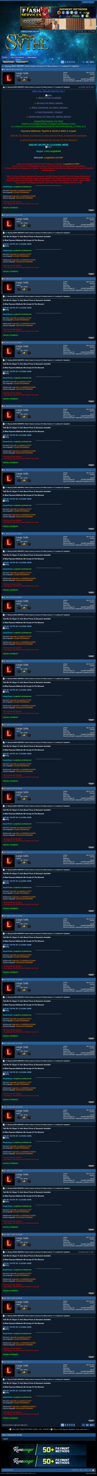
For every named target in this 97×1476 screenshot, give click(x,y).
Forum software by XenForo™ (18, 1473)
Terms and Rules (91, 1473)
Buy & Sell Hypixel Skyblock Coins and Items (71, 1429)
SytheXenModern (8, 1470)
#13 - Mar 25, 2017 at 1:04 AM (13, 916)
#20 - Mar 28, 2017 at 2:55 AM (13, 1362)
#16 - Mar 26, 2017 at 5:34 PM (13, 1107)
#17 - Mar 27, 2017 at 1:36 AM (13, 1170)
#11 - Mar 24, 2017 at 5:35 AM (13, 788)
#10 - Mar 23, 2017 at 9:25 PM (13, 724)
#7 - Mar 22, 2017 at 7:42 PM (12, 533)
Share (91, 210)
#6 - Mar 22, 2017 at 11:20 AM (13, 470)
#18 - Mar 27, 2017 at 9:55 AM (13, 1234)
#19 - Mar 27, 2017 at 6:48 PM (13, 1298)
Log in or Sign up (88, 2)
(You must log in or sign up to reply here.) (15, 1425)
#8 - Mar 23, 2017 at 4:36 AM (12, 597)
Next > (92, 62)
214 (87, 62)
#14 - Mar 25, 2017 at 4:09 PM (13, 979)
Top (90, 1470)
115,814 (92, 74)
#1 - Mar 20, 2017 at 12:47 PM (13, 69)
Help (81, 1470)
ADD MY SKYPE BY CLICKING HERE (17, 244)
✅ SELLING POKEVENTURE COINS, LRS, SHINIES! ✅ (31, 1429)
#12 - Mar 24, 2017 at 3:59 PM (13, 852)
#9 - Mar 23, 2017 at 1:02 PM (12, 661)
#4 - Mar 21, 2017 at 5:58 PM (12, 342)
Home (86, 1470)
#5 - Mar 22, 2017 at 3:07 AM (12, 406)
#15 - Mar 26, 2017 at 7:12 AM (13, 1043)
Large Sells (22, 73)
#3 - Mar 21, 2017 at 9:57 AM (12, 279)
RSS (93, 1470)
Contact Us (75, 1470)
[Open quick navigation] (94, 57)
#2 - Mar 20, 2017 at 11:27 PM (13, 215)
